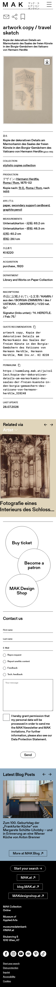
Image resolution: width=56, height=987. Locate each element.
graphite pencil (12, 210)
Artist (8, 430)
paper (6, 205)
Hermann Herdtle (27, 179)
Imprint (6, 972)
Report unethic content (18, 661)
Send (28, 755)
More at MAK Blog (26, 853)
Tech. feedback (15, 674)
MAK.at (26, 877)
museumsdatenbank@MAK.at (14, 928)
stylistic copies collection (19, 165)
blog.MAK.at (26, 886)
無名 (21, 188)
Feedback (12, 668)
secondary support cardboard (31, 205)
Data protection (10, 967)
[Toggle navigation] (49, 4)
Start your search (26, 868)
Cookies (7, 981)
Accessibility (9, 976)
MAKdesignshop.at (26, 895)
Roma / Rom (11, 183)
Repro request (14, 655)
